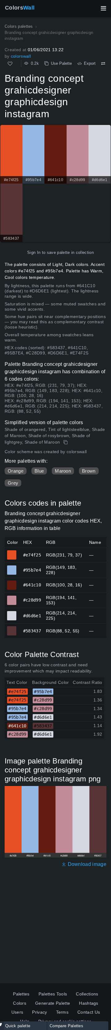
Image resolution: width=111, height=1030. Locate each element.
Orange (15, 471)
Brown (89, 471)
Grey (13, 483)
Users (17, 1012)
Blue (39, 471)
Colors (20, 8)
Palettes (21, 993)
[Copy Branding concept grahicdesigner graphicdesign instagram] (66, 442)
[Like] (10, 64)
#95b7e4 (11, 567)
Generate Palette (52, 1003)
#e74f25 (11, 552)
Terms (62, 1012)
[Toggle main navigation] (103, 8)
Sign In (33, 252)
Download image (86, 864)
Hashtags (88, 1003)
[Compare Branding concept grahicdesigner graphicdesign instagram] (103, 64)
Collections (87, 993)
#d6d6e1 (11, 612)
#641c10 (11, 582)
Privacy (39, 1012)
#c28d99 (11, 597)
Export (88, 63)
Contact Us (88, 1012)
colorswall (21, 56)
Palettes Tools (53, 993)
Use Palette (60, 63)
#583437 (11, 628)
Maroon (63, 471)
